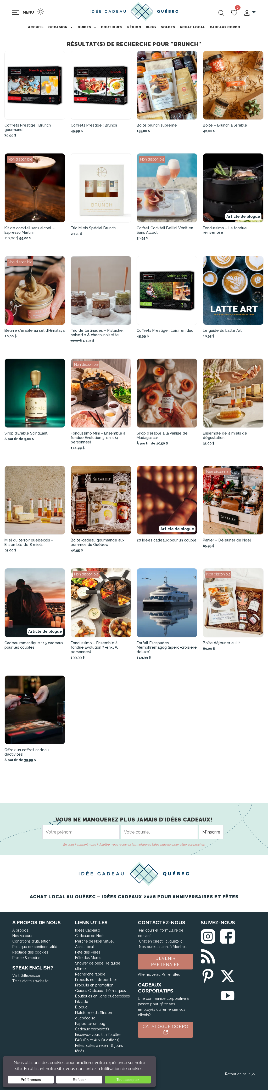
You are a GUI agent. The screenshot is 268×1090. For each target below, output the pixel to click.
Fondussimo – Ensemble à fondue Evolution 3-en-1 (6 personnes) (95, 647)
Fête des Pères (87, 952)
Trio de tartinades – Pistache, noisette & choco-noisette (97, 332)
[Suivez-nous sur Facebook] (227, 935)
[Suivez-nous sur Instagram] (208, 935)
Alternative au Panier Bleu (159, 974)
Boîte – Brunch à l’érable (225, 125)
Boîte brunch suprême (157, 125)
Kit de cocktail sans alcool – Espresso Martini (29, 230)
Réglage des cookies (30, 952)
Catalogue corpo (165, 1026)
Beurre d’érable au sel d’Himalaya (34, 330)
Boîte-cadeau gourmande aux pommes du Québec (97, 542)
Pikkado (81, 1002)
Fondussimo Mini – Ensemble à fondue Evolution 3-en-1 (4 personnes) (98, 437)
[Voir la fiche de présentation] (34, 85)
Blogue (81, 1007)
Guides (84, 27)
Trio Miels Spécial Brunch (93, 228)
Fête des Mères (88, 958)
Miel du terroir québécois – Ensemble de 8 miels (28, 542)
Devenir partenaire (165, 961)
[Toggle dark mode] (40, 11)
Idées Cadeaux (87, 930)
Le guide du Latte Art (222, 330)
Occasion (58, 27)
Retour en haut (238, 1074)
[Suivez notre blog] (208, 955)
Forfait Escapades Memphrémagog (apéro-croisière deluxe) (167, 647)
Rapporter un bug (90, 1023)
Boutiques (111, 27)
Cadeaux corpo (225, 27)
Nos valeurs (22, 936)
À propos (20, 930)
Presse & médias (26, 958)
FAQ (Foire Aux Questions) (97, 1040)
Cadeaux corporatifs (92, 1029)
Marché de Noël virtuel (94, 941)
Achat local (192, 27)
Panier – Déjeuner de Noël (227, 540)
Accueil (35, 27)
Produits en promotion (94, 985)
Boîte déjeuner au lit (221, 643)
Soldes (168, 27)
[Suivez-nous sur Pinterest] (208, 975)
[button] (249, 12)
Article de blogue (243, 216)
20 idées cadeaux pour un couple (167, 540)
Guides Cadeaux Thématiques (100, 991)
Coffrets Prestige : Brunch (94, 125)
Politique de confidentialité (34, 947)
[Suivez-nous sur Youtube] (227, 995)
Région (134, 27)
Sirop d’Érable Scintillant (26, 433)
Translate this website (30, 981)
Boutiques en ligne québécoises (102, 996)
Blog (151, 27)
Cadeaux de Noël (89, 936)
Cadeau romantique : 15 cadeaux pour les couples (33, 645)
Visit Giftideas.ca (26, 975)
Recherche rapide (90, 974)
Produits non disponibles (96, 980)
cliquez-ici (174, 941)
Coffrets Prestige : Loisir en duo (165, 330)
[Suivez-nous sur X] (227, 975)
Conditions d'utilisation (31, 941)
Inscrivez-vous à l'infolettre (97, 1034)
